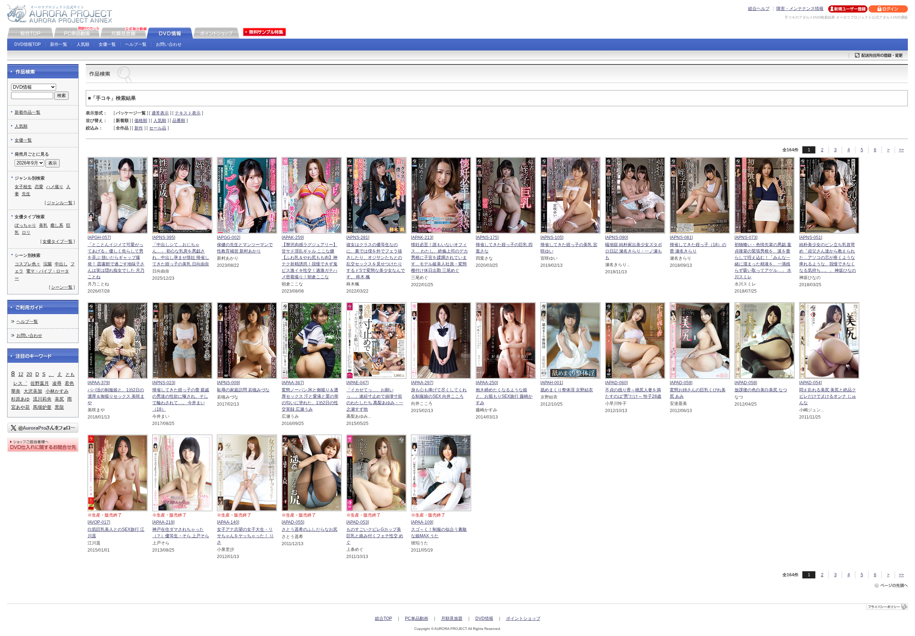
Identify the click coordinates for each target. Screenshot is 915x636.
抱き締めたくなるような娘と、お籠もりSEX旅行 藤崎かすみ (504, 396)
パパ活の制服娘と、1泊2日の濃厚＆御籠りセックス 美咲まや (116, 396)
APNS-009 (228, 382)
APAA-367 (293, 382)
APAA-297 (422, 382)
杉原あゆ (20, 399)
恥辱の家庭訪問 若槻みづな (243, 389)
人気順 (82, 44)
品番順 (178, 120)
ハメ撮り (54, 186)
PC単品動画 (416, 618)
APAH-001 (551, 382)
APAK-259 (293, 237)
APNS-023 (163, 382)
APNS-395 (163, 237)
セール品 (157, 128)
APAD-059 (681, 382)
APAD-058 (746, 382)
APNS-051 (810, 237)
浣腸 (47, 263)
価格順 (140, 120)
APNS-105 (551, 237)
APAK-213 (422, 237)
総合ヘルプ (759, 8)
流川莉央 (42, 399)
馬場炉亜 (42, 407)
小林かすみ (57, 391)
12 (20, 374)
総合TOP (383, 618)
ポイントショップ (523, 618)
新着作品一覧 (27, 112)
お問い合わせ (169, 44)
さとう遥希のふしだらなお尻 (309, 529)
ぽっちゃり (25, 225)
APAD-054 (810, 382)
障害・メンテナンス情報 (800, 8)
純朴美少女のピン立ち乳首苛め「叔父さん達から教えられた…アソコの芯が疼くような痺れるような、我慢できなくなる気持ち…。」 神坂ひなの (827, 257)
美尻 (59, 399)
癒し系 (56, 225)
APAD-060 (616, 382)
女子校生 (23, 186)
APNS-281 (357, 237)
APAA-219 (163, 522)
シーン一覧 (62, 287)
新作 (138, 128)
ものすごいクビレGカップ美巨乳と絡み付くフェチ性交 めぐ (374, 536)
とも (70, 374)
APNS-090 (616, 237)
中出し (61, 263)
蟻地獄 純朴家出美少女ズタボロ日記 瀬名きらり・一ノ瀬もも (633, 251)
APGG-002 (228, 237)
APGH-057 (99, 237)
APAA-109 (422, 522)
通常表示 (160, 113)
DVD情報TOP (27, 44)
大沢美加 (33, 391)
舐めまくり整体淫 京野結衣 (566, 389)
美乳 (43, 225)
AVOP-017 (99, 522)
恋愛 (39, 186)
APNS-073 (746, 237)
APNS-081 (681, 237)
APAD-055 (293, 522)
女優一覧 (107, 44)
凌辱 (56, 383)
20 (29, 374)
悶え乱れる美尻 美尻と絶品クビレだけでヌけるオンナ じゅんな (827, 396)
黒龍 (59, 407)
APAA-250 (487, 382)
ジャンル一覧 (60, 202)
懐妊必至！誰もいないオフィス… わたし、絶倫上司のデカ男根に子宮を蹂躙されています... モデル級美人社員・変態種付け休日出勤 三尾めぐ (439, 257)
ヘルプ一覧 (136, 44)
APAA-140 (228, 522)
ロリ (26, 232)
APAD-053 (357, 522)
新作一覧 (58, 44)
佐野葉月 (39, 383)
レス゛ (20, 383)
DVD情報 (484, 618)
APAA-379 (99, 382)
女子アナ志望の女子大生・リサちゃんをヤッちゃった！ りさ (245, 536)
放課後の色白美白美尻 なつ (761, 389)
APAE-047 (357, 382)
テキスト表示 (188, 113)
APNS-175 (487, 237)
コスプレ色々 (27, 263)
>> (901, 149)
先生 (26, 193)
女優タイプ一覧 (58, 241)
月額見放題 (452, 618)
